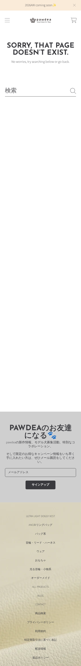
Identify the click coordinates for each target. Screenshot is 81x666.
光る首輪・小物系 (40, 569)
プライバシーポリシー (40, 622)
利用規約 (40, 631)
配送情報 (40, 649)
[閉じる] (74, 5)
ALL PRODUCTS (40, 587)
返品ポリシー (40, 658)
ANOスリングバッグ (40, 525)
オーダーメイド (40, 578)
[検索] (73, 90)
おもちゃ (40, 560)
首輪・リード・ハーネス (40, 543)
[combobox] (40, 91)
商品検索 (40, 613)
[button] (7, 20)
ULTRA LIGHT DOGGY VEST (40, 516)
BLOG (40, 596)
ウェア (41, 551)
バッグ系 (40, 534)
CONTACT (40, 604)
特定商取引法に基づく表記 (40, 640)
